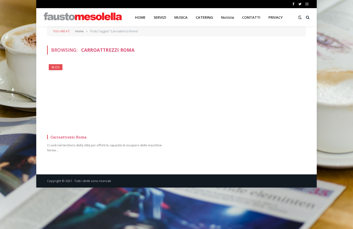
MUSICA (181, 17)
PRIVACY (275, 17)
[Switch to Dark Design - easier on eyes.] (300, 17)
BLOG (56, 67)
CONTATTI (251, 17)
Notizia (227, 17)
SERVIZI (160, 17)
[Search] (307, 17)
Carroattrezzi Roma (68, 137)
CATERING (204, 17)
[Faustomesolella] (82, 17)
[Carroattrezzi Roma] (109, 97)
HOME (140, 17)
